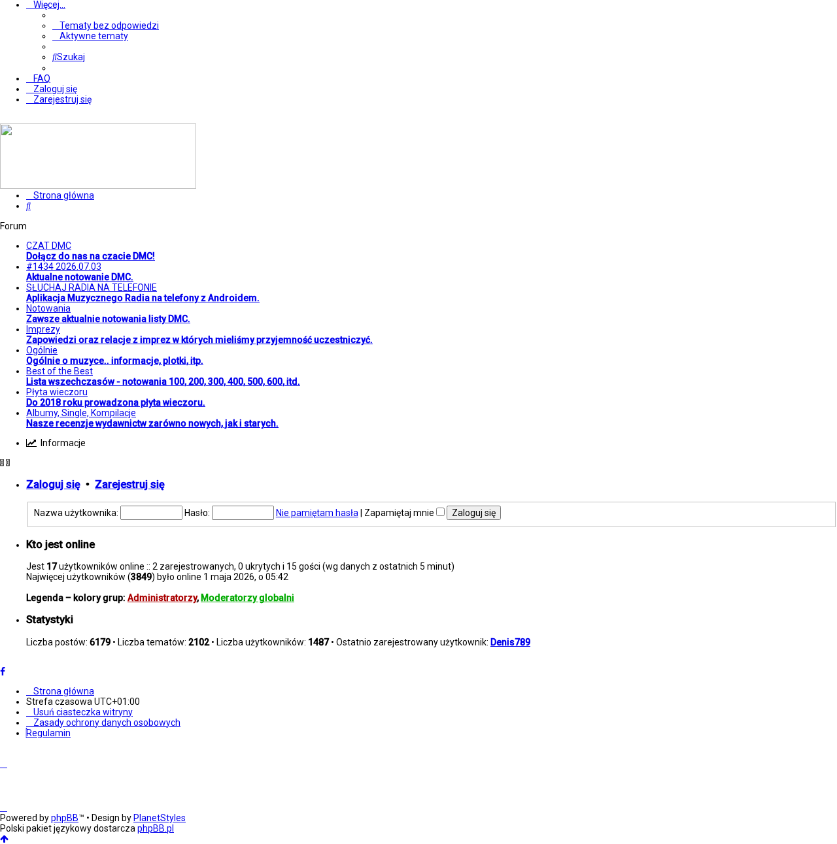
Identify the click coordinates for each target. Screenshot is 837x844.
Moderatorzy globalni (247, 597)
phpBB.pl (155, 828)
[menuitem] (105, 25)
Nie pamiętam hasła (317, 513)
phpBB (64, 818)
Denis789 (510, 642)
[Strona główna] (98, 185)
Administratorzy (162, 597)
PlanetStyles (159, 818)
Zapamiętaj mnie (400, 513)
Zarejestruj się (130, 484)
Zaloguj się (53, 484)
